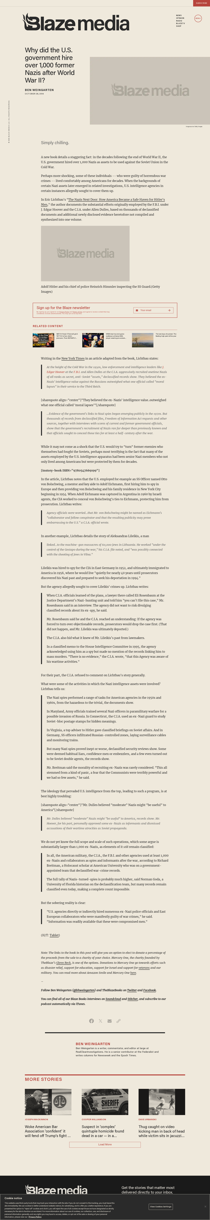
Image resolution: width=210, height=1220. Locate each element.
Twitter (132, 990)
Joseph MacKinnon (36, 1120)
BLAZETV (180, 23)
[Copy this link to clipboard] (118, 1021)
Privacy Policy (64, 312)
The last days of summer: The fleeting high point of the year (166, 335)
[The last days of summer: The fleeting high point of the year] (142, 340)
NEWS (179, 15)
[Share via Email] (109, 1021)
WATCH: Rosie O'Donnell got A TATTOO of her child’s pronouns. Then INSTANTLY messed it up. (67, 336)
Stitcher (133, 999)
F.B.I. (77, 372)
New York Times (73, 358)
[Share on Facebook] (91, 1021)
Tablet (54, 935)
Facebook (149, 990)
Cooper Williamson (94, 1120)
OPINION (180, 18)
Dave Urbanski (148, 1120)
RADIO (179, 21)
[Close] (205, 1206)
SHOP (178, 26)
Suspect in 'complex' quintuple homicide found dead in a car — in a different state (103, 1131)
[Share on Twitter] (100, 1021)
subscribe (201, 3)
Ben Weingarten (39, 90)
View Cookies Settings (160, 1207)
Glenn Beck (63, 962)
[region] (105, 1207)
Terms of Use (77, 312)
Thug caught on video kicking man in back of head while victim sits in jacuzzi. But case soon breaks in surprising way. (162, 1131)
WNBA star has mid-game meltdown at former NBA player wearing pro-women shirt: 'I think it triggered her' (116, 336)
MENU (198, 18)
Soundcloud (113, 999)
